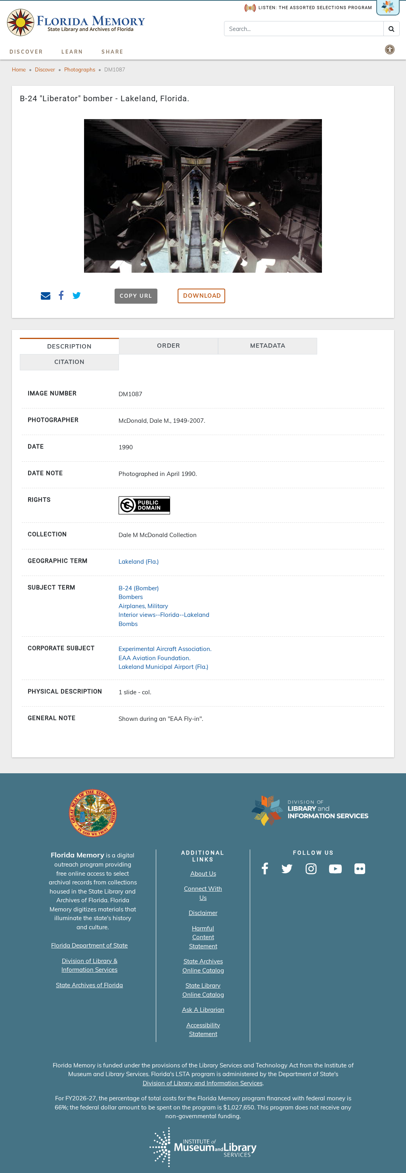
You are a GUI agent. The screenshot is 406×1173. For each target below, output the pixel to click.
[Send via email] (46, 296)
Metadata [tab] (267, 345)
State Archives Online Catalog (203, 965)
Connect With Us (203, 893)
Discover (26, 52)
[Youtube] (335, 869)
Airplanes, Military (143, 606)
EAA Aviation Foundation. (154, 658)
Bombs (128, 624)
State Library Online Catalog (203, 990)
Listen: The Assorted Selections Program (315, 7)
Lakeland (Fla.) (139, 561)
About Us (203, 873)
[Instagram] (311, 869)
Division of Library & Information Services (89, 965)
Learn (72, 52)
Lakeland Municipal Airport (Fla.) (164, 666)
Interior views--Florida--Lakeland (164, 614)
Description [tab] (69, 346)
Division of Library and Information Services (202, 1083)
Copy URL (136, 296)
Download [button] (202, 295)
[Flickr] (360, 869)
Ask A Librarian (203, 1009)
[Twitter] (287, 869)
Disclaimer (203, 913)
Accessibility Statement (203, 1029)
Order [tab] (168, 345)
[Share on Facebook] (61, 296)
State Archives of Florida (89, 985)
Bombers (131, 597)
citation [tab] (69, 362)
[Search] (391, 28)
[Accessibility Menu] (390, 49)
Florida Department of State (89, 945)
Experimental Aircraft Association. (165, 649)
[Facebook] (265, 869)
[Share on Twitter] (77, 296)
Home (19, 69)
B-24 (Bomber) (139, 588)
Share (113, 52)
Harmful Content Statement (203, 937)
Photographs (79, 69)
